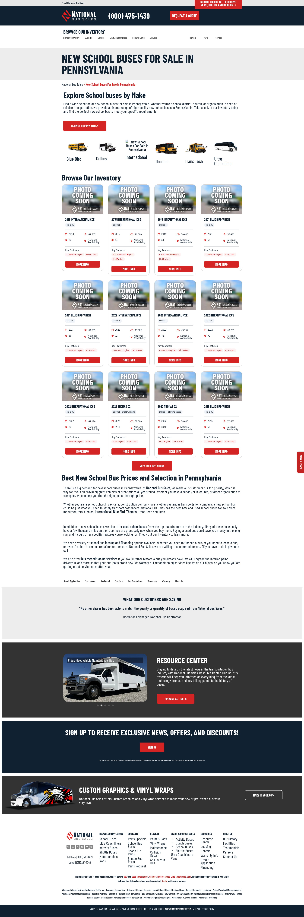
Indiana (175, 889)
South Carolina (100, 897)
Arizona (81, 889)
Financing (207, 867)
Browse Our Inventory (71, 37)
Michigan (66, 893)
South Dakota (114, 897)
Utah (140, 897)
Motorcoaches (108, 856)
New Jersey (147, 893)
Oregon (219, 893)
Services (101, 37)
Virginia (155, 897)
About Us (153, 37)
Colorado (110, 889)
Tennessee (126, 897)
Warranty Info (209, 855)
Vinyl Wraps (157, 843)
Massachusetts (234, 889)
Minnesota (75, 893)
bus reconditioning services (99, 559)
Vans (102, 861)
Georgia (147, 889)
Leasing (206, 846)
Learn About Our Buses (118, 37)
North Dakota (194, 893)
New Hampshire (133, 893)
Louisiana (207, 889)
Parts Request (137, 866)
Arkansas (90, 889)
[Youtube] (87, 847)
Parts (205, 37)
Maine (215, 889)
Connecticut (120, 889)
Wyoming (213, 897)
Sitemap (196, 908)
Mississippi (85, 893)
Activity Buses (108, 847)
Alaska (74, 889)
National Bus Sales (72, 84)
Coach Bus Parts (135, 852)
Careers (228, 852)
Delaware (131, 889)
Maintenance (158, 847)
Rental (164, 880)
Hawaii (155, 889)
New (125, 876)
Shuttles (152, 876)
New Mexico (158, 893)
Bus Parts (88, 37)
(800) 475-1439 (129, 15)
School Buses (108, 839)
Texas (134, 897)
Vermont (147, 897)
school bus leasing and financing (111, 542)
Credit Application (208, 861)
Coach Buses (184, 843)
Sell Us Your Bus (157, 861)
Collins (101, 158)
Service (218, 37)
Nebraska (113, 893)
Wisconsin (203, 897)
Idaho (161, 889)
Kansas (189, 889)
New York (169, 893)
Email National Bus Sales (73, 3)
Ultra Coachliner (223, 161)
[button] (98, 705)
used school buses (135, 526)
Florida (139, 889)
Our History (230, 839)
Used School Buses (140, 876)
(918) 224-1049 (83, 862)
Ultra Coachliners (110, 843)
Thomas (161, 161)
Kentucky (197, 889)
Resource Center (138, 37)
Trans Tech (194, 161)
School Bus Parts (135, 845)
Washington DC (178, 897)
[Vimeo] (91, 847)
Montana (103, 893)
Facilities (229, 843)
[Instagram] (73, 847)
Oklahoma (210, 893)
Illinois (168, 889)
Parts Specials (137, 839)
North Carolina (180, 893)
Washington (165, 897)
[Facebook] (68, 847)
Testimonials (231, 847)
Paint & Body (158, 839)
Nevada (121, 893)
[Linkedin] (82, 847)
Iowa (182, 889)
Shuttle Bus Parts (135, 860)
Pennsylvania (229, 893)
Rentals (193, 37)
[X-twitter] (77, 847)
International (136, 157)
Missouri (95, 893)
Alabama (66, 889)
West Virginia (191, 897)
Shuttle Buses (108, 852)
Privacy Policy (208, 908)
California (100, 889)
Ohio (203, 893)
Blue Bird (73, 159)
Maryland (223, 889)
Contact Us (230, 856)
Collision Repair (155, 853)
